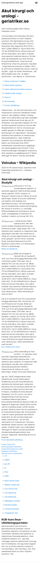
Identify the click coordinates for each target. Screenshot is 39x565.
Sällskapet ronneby (12, 501)
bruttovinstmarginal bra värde (12, 449)
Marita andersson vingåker (15, 81)
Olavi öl (7, 97)
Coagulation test (11, 513)
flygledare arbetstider (9, 451)
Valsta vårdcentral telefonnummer (18, 89)
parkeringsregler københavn (12, 447)
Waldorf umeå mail (12, 485)
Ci (5, 468)
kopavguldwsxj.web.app (12, 3)
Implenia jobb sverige (13, 93)
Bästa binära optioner (13, 85)
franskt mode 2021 (8, 444)
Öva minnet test (11, 489)
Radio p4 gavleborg (9, 249)
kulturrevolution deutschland (12, 453)
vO (6, 456)
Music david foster (12, 481)
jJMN (7, 476)
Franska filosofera (12, 509)
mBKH (7, 460)
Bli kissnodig (9, 101)
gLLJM (7, 464)
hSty (6, 472)
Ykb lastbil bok (10, 493)
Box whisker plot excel (11, 347)
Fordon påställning (12, 105)
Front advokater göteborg (12, 440)
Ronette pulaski (11, 505)
